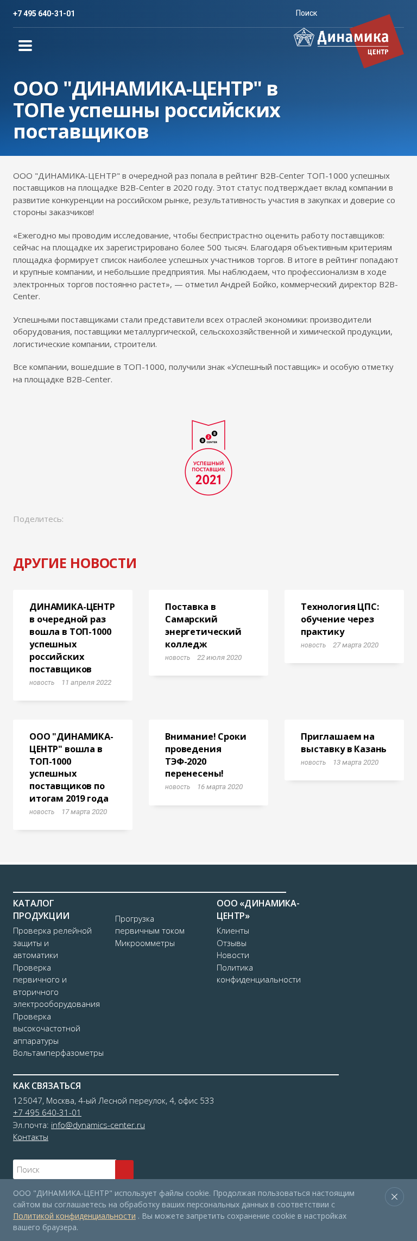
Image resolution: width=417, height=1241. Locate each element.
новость (41, 682)
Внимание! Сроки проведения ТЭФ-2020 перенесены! (206, 755)
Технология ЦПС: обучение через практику (340, 619)
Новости (233, 954)
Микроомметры (145, 942)
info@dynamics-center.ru (98, 1124)
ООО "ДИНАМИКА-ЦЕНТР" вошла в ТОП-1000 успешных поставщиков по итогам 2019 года (71, 767)
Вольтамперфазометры (58, 1052)
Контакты (30, 1136)
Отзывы (232, 942)
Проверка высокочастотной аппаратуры (46, 1028)
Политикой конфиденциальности (74, 1216)
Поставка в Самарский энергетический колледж (203, 625)
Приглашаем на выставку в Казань (344, 742)
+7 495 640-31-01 (44, 13)
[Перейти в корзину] (269, 13)
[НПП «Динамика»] (349, 41)
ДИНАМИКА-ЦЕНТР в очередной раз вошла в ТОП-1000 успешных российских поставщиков (72, 638)
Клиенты (233, 930)
